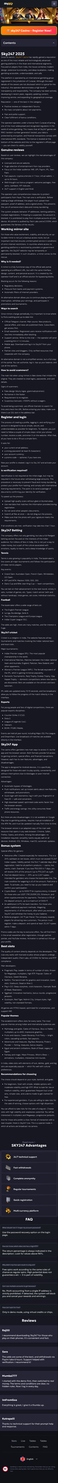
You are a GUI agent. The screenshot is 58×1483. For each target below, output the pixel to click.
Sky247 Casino (22, 57)
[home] (8, 4)
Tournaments (18, 1446)
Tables (32, 1440)
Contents (34, 1446)
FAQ (45, 1446)
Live (23, 1440)
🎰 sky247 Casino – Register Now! (29, 30)
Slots (14, 1440)
